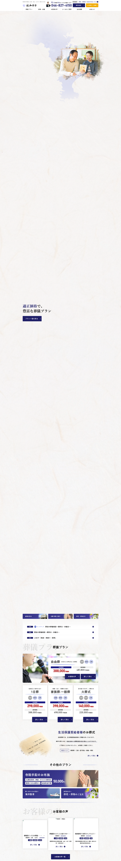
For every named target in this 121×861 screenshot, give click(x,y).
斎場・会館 (41, 9)
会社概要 (79, 9)
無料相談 (78, 5)
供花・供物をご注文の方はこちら (85, 1)
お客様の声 (54, 9)
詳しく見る (88, 676)
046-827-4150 (61, 5)
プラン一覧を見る (31, 318)
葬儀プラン (29, 9)
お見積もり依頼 (91, 5)
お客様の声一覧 (60, 856)
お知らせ (92, 9)
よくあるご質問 (67, 9)
